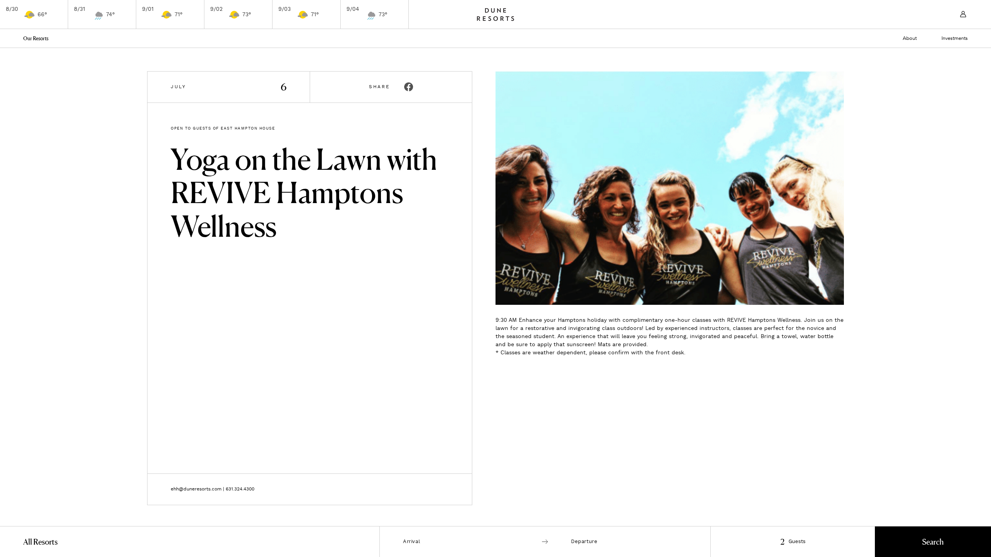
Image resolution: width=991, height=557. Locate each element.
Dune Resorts (495, 14)
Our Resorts (35, 38)
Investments (954, 38)
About (910, 38)
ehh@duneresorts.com (196, 489)
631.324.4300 (240, 489)
